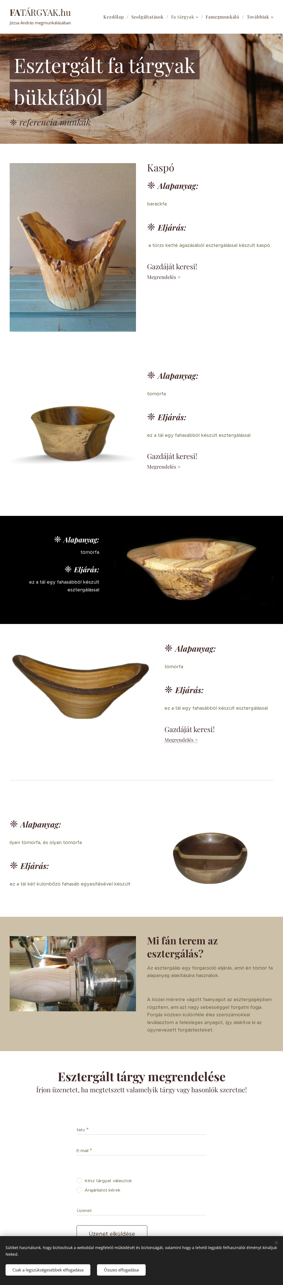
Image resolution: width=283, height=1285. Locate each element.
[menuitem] (115, 17)
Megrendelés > (181, 739)
